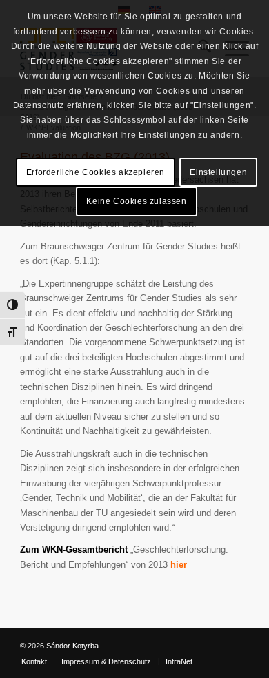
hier (178, 564)
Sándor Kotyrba (72, 645)
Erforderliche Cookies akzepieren (95, 172)
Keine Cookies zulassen (136, 201)
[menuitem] (34, 661)
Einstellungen (218, 172)
